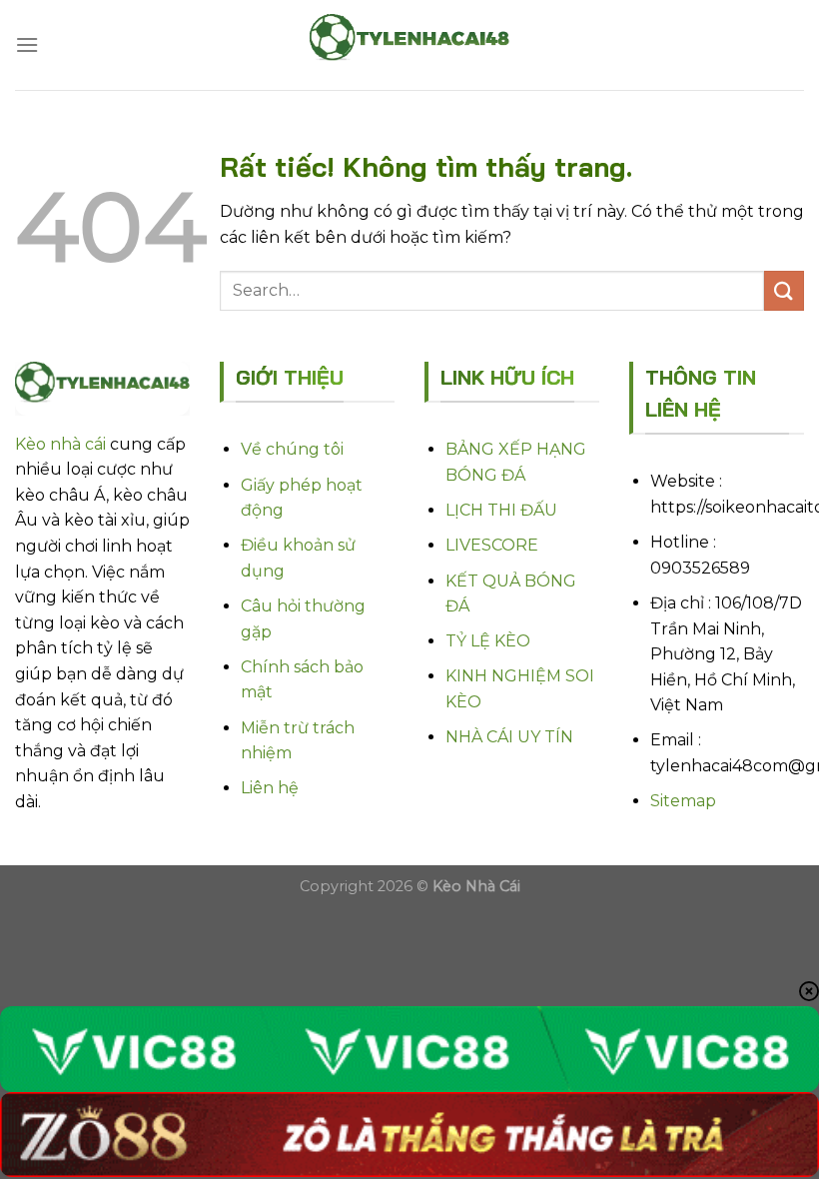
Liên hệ (270, 787)
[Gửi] (784, 290)
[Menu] (27, 44)
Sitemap (683, 800)
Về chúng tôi (292, 449)
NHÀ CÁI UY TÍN (509, 736)
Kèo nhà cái (60, 444)
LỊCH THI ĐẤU (501, 510)
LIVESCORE (491, 545)
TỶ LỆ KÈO (487, 640)
